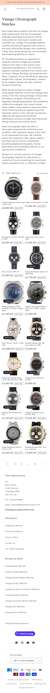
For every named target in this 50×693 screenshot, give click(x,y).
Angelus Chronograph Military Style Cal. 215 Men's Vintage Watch (35, 308)
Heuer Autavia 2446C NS (10, 272)
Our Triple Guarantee (14, 549)
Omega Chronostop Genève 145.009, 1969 (34, 413)
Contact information (26, 688)
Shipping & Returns (14, 525)
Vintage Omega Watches (16, 572)
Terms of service (25, 684)
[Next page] (42, 464)
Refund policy (37, 680)
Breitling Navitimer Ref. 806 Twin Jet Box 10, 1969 (35, 344)
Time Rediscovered (21, 680)
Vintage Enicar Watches (16, 612)
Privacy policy (11, 684)
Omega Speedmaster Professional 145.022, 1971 (13, 203)
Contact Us (10, 543)
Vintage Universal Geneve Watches (21, 601)
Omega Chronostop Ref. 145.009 (36, 202)
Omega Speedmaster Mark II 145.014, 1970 (11, 448)
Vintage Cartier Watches (16, 583)
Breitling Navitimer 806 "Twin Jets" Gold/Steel (35, 448)
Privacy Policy (11, 537)
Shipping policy (40, 684)
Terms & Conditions (14, 531)
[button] (5, 9)
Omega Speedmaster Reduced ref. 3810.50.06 (36, 273)
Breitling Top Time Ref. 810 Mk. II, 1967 (13, 238)
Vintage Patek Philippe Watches (19, 577)
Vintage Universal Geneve (16, 623)
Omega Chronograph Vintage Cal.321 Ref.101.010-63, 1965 (12, 379)
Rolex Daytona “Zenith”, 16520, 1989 (13, 344)
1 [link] (7, 464)
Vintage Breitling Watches (16, 595)
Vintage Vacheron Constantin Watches (22, 589)
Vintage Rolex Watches (15, 566)
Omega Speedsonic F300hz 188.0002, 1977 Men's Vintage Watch (12, 308)
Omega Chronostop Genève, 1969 (34, 238)
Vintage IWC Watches (15, 606)
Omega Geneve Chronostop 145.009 (34, 379)
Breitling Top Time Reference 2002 (12, 413)
